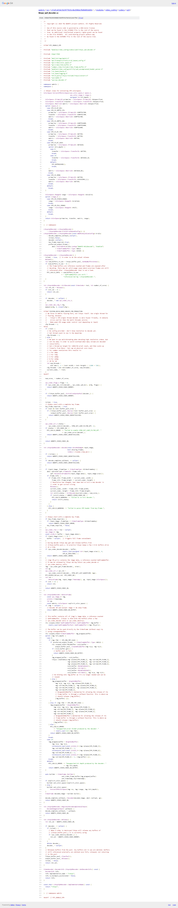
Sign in (174, 3)
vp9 (128, 10)
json (174, 905)
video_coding (111, 10)
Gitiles (12, 905)
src (48, 10)
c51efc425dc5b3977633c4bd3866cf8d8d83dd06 (71, 10)
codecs (122, 10)
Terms (24, 905)
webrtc (42, 10)
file (80, 18)
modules (100, 10)
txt (169, 905)
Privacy (18, 905)
